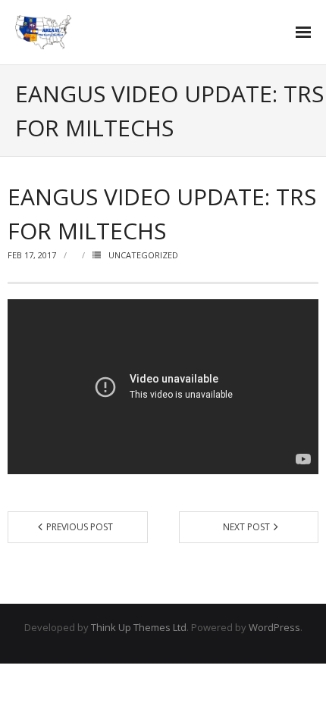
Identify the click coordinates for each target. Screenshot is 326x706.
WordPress (274, 627)
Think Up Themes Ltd (139, 627)
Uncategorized (143, 255)
